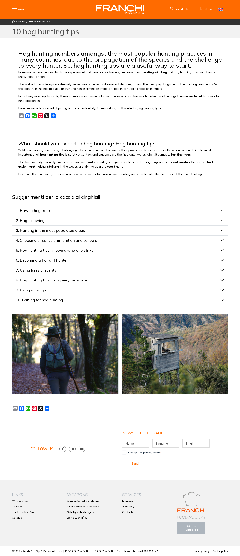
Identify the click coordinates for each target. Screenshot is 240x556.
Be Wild (17, 506)
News (21, 21)
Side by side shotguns (80, 512)
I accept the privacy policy (144, 452)
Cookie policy (220, 551)
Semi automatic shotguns (83, 501)
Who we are (20, 501)
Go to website (191, 528)
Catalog (17, 517)
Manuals (127, 501)
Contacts (127, 512)
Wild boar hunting (30, 150)
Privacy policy (202, 551)
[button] (21, 9)
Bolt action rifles (77, 517)
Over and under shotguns (83, 506)
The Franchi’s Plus (23, 512)
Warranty (128, 506)
